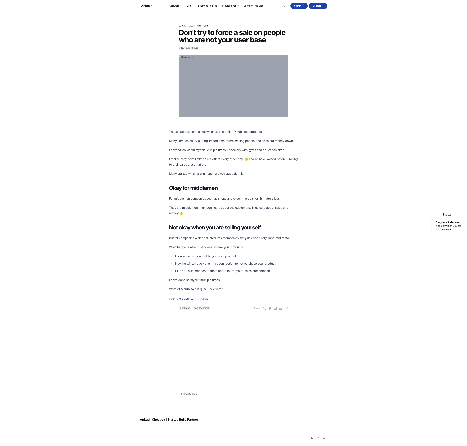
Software (174, 5)
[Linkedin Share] (275, 308)
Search (297, 5)
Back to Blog (190, 394)
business (185, 308)
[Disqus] (233, 345)
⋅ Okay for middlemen (446, 222)
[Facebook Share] (270, 308)
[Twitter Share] (264, 308)
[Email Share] (286, 308)
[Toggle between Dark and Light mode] (284, 6)
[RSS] (318, 438)
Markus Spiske (186, 299)
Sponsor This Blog (253, 5)
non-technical (201, 308)
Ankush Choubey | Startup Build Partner (169, 419)
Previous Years (230, 5)
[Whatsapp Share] (281, 308)
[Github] (324, 438)
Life (189, 5)
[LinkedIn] (312, 438)
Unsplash (203, 299)
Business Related (207, 5)
